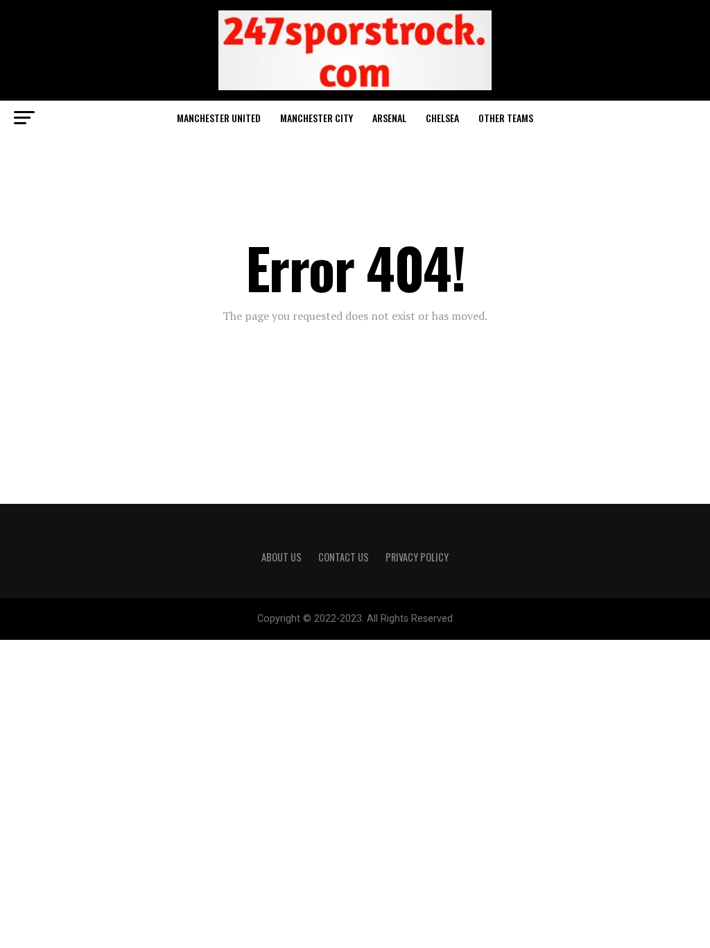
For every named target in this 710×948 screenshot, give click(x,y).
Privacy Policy (417, 557)
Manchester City (316, 117)
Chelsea (442, 117)
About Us (281, 557)
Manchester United (219, 117)
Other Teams (505, 117)
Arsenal (389, 117)
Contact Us (343, 557)
